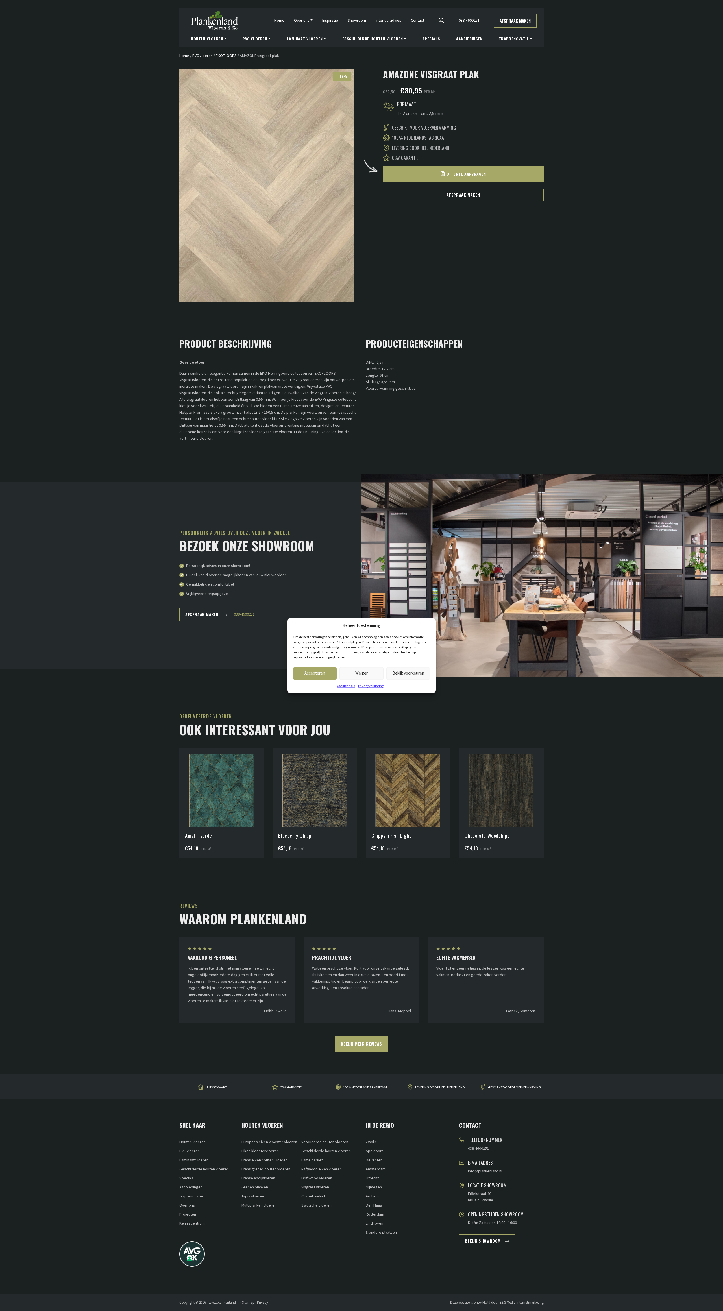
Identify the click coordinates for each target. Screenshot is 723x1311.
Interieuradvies (388, 20)
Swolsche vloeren (316, 1205)
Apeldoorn (375, 1150)
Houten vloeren (192, 1141)
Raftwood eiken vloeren (321, 1169)
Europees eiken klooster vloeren (269, 1141)
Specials (431, 39)
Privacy (262, 1302)
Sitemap (248, 1302)
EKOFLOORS (226, 55)
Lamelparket (312, 1159)
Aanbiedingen (469, 39)
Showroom (357, 20)
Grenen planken (254, 1187)
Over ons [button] (302, 20)
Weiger (361, 673)
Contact (417, 20)
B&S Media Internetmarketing (522, 1302)
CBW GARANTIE (291, 1087)
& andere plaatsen (381, 1232)
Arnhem (372, 1196)
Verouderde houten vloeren (324, 1141)
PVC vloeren (202, 55)
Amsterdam (376, 1169)
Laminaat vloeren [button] (305, 39)
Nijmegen (374, 1187)
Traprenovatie (191, 1196)
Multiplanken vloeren (258, 1205)
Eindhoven (374, 1223)
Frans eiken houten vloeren (264, 1159)
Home (279, 20)
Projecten (187, 1214)
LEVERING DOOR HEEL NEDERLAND (440, 1087)
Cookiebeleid (346, 686)
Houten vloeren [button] (207, 39)
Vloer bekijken (225, 776)
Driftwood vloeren (316, 1178)
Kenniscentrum (192, 1223)
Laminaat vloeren (193, 1159)
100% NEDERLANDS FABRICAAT (365, 1087)
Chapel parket (313, 1196)
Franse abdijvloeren (258, 1178)
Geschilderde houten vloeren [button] (372, 39)
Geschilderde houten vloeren (204, 1169)
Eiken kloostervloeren (260, 1150)
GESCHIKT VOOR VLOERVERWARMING (514, 1087)
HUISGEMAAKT (216, 1087)
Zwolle (371, 1141)
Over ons (187, 1205)
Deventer (374, 1159)
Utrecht (372, 1178)
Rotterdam (375, 1214)
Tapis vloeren (252, 1196)
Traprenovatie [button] (514, 39)
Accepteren (314, 673)
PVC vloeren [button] (255, 39)
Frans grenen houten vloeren (265, 1169)
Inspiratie (330, 20)
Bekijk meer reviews (361, 1044)
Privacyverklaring (371, 686)
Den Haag (374, 1205)
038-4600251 (469, 20)
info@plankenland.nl (485, 1170)
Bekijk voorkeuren (408, 673)
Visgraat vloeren (315, 1187)
